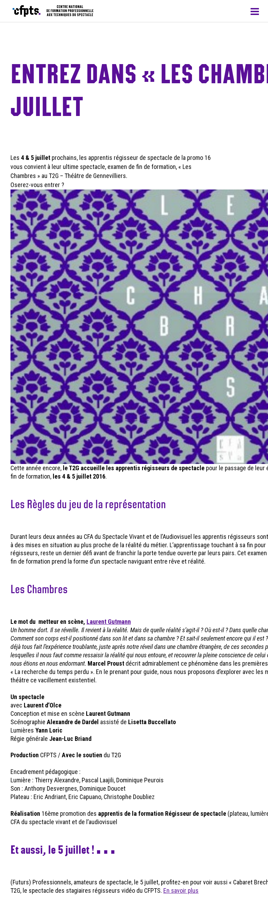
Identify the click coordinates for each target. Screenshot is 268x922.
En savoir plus (181, 890)
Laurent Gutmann (109, 621)
